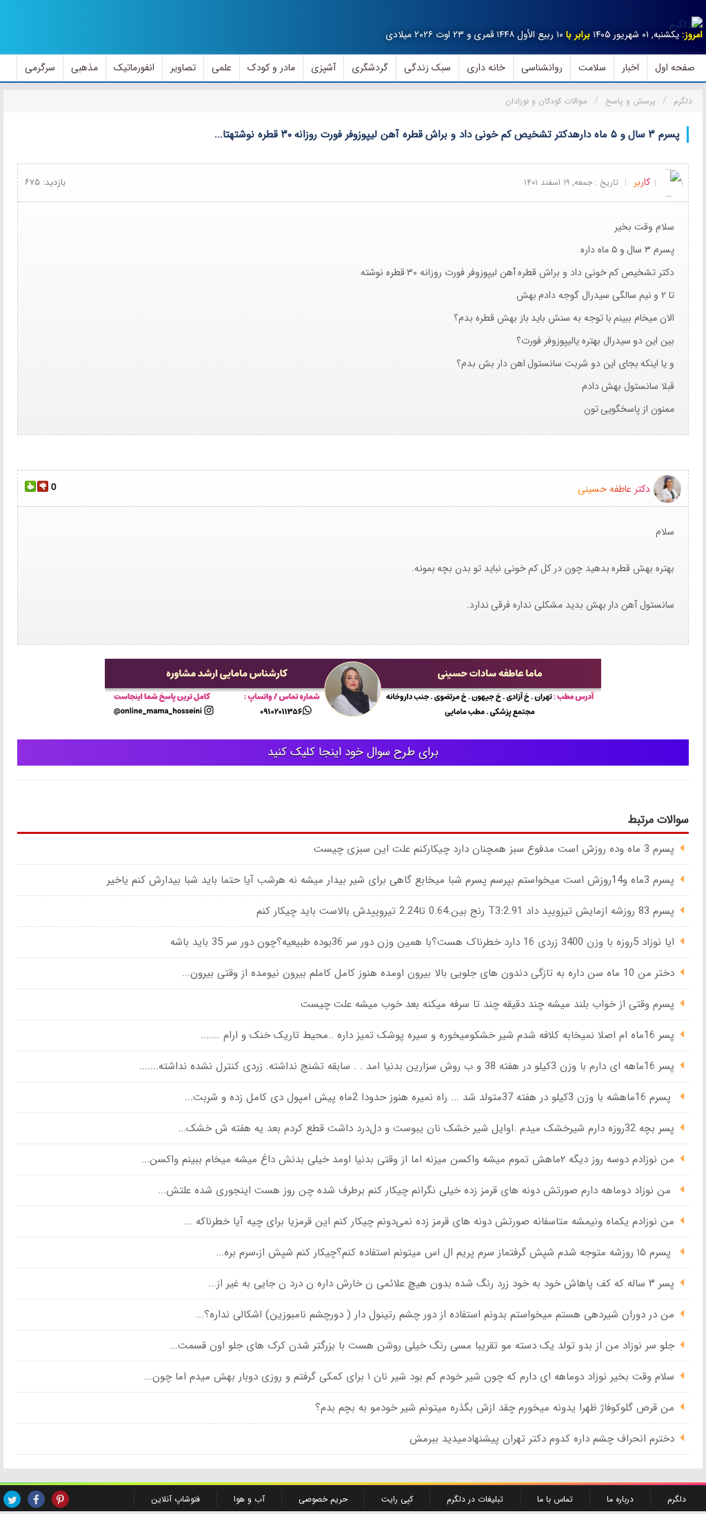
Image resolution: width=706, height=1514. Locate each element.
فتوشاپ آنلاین (175, 1499)
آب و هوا (249, 1499)
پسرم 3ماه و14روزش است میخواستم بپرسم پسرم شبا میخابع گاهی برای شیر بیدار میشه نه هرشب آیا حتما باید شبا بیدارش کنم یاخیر (390, 880)
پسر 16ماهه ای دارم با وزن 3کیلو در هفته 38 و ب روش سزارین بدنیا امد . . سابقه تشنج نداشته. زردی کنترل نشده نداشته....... (406, 1066)
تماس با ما (555, 1499)
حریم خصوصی (323, 1499)
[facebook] (36, 1499)
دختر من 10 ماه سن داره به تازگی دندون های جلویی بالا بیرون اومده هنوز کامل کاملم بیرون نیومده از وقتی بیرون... (428, 973)
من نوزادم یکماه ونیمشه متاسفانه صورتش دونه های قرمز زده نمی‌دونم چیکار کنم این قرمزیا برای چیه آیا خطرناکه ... (429, 1221)
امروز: (692, 35)
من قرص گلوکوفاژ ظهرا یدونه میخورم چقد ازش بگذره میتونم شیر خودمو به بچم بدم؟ (494, 1408)
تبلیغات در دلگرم (475, 1499)
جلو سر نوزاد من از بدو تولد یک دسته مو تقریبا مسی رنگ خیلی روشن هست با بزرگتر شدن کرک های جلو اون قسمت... (422, 1345)
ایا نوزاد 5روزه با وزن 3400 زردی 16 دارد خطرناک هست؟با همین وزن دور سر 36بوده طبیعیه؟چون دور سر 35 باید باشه (422, 942)
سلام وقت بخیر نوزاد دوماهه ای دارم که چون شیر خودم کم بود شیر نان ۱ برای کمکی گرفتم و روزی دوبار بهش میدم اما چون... (409, 1376)
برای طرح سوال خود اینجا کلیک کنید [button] (353, 752)
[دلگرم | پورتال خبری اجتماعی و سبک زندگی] (686, 25)
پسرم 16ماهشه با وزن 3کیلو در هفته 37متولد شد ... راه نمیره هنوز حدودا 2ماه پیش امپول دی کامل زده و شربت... (429, 1097)
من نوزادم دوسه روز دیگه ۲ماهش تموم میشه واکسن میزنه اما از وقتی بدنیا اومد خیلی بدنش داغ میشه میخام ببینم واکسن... (407, 1159)
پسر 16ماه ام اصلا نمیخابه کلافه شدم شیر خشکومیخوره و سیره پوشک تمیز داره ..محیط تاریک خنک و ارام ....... (437, 1035)
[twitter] (12, 1499)
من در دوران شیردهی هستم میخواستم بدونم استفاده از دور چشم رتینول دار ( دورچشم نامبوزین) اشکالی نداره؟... (435, 1314)
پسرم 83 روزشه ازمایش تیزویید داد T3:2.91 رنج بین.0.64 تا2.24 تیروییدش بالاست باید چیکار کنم (465, 911)
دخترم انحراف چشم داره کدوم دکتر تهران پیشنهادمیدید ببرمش (542, 1439)
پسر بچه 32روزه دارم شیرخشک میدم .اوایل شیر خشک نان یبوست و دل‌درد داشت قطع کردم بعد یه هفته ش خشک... (426, 1128)
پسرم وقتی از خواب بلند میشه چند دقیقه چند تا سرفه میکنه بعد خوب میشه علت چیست (487, 1004)
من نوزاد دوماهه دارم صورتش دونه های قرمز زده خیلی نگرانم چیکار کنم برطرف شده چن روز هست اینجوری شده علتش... (416, 1190)
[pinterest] (60, 1499)
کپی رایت (397, 1499)
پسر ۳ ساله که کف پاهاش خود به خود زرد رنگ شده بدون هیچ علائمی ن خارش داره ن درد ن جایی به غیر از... (441, 1283)
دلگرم (676, 1499)
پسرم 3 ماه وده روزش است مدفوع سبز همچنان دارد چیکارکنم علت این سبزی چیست (494, 849)
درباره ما (620, 1499)
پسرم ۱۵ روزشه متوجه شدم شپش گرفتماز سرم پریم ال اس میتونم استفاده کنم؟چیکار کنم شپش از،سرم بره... (445, 1252)
